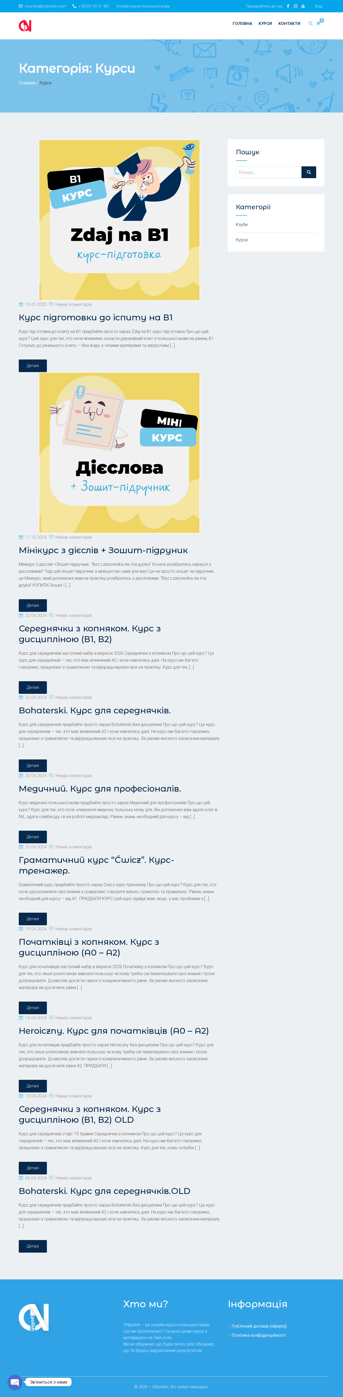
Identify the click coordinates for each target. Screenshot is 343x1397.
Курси (265, 23)
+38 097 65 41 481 (94, 6)
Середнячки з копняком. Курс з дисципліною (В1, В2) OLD (90, 1114)
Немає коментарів (73, 304)
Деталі (33, 365)
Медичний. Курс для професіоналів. (100, 788)
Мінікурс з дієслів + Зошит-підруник (103, 550)
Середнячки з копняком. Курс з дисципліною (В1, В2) (90, 633)
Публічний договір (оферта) (259, 1326)
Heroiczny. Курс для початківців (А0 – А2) (114, 1030)
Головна (242, 23)
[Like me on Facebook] (288, 6)
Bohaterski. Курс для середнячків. (95, 710)
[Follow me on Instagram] (295, 6)
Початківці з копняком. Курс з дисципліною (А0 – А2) (89, 947)
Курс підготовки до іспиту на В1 (96, 317)
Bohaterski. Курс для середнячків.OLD (105, 1191)
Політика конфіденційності (259, 1335)
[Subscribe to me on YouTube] (303, 6)
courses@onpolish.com (45, 6)
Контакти (289, 23)
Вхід (318, 6)
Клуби (242, 224)
